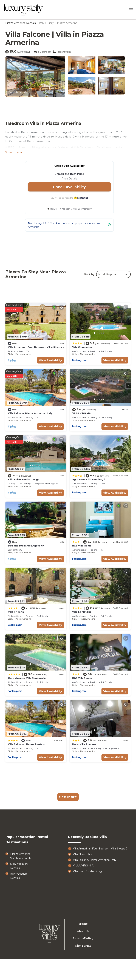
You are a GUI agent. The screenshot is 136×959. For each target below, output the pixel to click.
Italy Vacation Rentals (18, 876)
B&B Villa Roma (81, 545)
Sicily (51, 23)
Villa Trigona (16, 611)
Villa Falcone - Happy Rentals (26, 744)
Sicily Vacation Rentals (19, 866)
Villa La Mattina (82, 611)
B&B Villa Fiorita (82, 678)
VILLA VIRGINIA (81, 413)
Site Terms (83, 945)
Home (83, 923)
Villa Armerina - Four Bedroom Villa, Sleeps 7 (100, 848)
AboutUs (83, 931)
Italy (41, 23)
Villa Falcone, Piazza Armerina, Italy (30, 413)
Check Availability (69, 187)
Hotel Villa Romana (84, 744)
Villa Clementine (82, 347)
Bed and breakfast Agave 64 (26, 545)
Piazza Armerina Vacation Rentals (20, 856)
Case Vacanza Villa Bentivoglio (27, 678)
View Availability (50, 360)
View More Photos (20, 92)
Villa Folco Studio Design (23, 479)
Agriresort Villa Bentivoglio (89, 479)
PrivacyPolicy (83, 938)
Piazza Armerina (67, 23)
